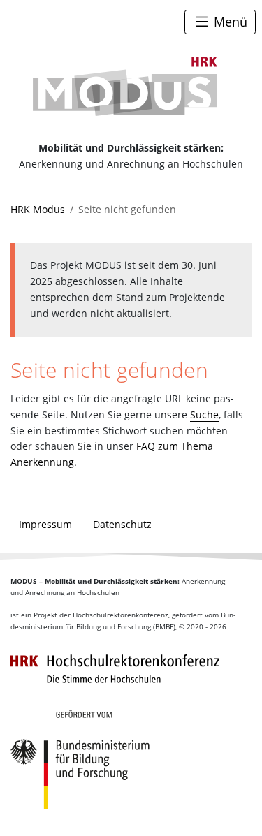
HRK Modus (37, 209)
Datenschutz (122, 524)
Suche (204, 414)
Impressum (45, 524)
